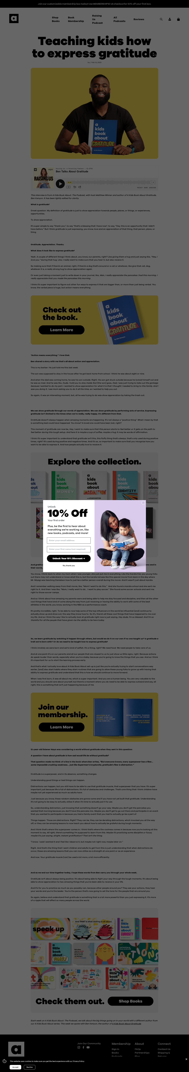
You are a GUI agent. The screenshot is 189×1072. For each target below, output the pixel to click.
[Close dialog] (143, 502)
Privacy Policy (78, 1061)
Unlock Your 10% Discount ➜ (69, 558)
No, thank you (69, 565)
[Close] (186, 1059)
